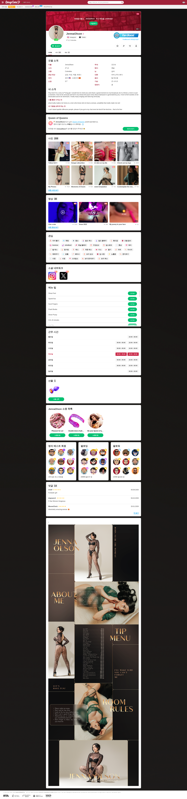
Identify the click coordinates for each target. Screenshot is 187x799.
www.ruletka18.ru (20, 792)
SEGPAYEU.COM (48, 792)
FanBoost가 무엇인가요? (131, 39)
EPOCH (41, 792)
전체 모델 (4, 6)
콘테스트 (37, 6)
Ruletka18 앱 (48, 6)
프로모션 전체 (28, 6)
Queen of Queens (78, 122)
